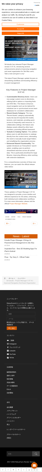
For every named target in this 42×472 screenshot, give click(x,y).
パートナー (11, 421)
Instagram (13, 344)
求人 (8, 424)
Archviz (13, 217)
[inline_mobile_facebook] (18, 469)
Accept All (20, 29)
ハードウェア (11, 414)
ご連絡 (11, 340)
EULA (9, 389)
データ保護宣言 (12, 386)
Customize (20, 24)
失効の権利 (11, 382)
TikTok (11, 358)
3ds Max (7, 217)
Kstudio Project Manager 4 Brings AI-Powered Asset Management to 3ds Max (19, 241)
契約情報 (10, 379)
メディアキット (12, 411)
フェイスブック (14, 347)
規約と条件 (11, 375)
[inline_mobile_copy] (39, 469)
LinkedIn (12, 351)
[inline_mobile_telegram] (8, 469)
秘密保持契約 (11, 372)
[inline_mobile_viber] (13, 469)
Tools (18, 217)
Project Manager (26, 217)
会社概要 (10, 407)
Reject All (20, 33)
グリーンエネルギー (14, 417)
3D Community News (10, 219)
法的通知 (10, 393)
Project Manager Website (18, 204)
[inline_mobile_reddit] (34, 469)
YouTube (12, 354)
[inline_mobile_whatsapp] (2, 469)
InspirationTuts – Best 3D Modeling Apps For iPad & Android (20, 250)
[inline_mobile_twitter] (23, 469)
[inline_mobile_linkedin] (29, 469)
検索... (4, 454)
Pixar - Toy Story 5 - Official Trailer (16, 257)
